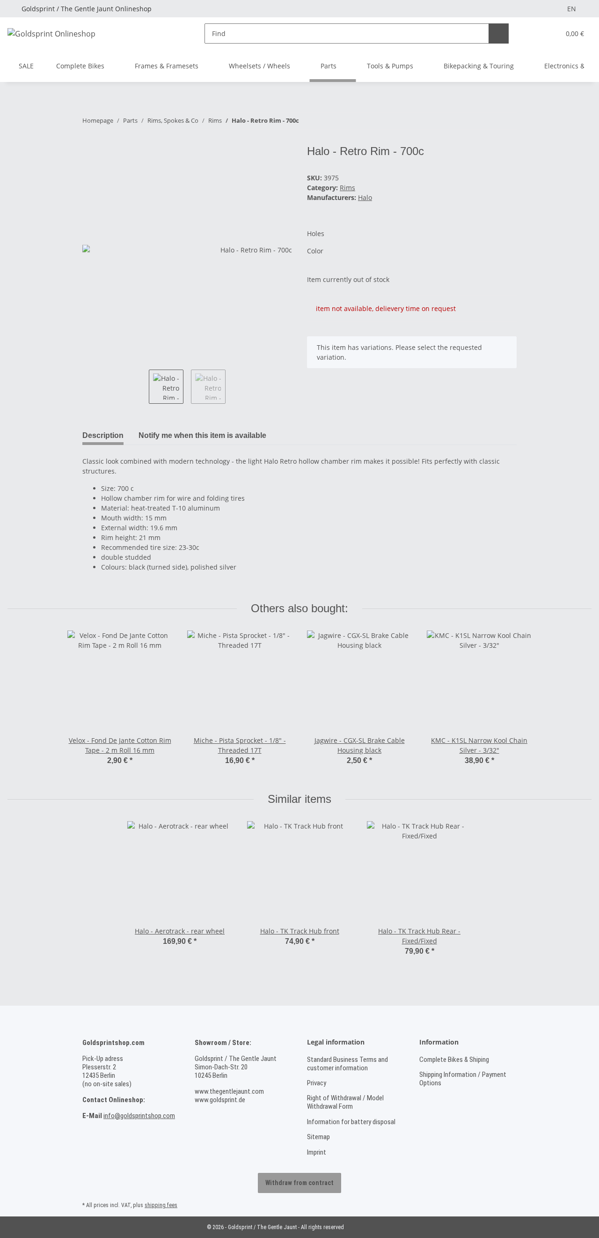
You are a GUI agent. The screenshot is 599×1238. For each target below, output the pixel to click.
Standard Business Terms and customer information (347, 1063)
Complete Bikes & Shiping (454, 1059)
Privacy (316, 1083)
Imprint (316, 1152)
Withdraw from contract (299, 1182)
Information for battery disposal (351, 1122)
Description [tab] (103, 435)
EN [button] (571, 8)
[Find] (499, 33)
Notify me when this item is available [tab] (202, 435)
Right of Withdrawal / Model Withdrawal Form (345, 1102)
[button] (534, 33)
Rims (347, 187)
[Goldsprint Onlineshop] (51, 33)
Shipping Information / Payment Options (462, 1078)
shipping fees (161, 1205)
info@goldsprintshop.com (139, 1116)
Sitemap (318, 1137)
